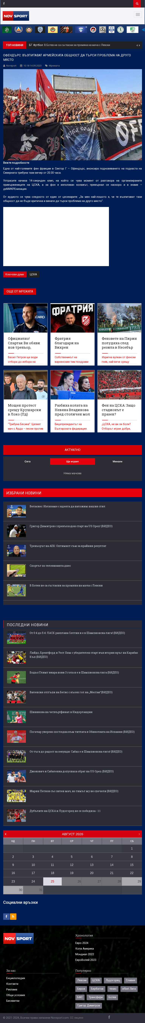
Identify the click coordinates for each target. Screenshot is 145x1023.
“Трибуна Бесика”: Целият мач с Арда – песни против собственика (25, 429)
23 (13, 881)
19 (71, 873)
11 (52, 864)
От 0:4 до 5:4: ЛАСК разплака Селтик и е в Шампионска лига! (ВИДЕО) (77, 633)
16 (13, 873)
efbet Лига (129, 988)
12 (71, 864)
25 (52, 881)
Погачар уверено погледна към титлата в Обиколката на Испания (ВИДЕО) (82, 732)
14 (111, 864)
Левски (81, 980)
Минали (117, 461)
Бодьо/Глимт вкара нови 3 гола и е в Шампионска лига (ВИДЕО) (74, 672)
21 (111, 873)
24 (33, 881)
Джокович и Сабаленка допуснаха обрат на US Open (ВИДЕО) (72, 771)
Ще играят (72, 461)
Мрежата (54, 65)
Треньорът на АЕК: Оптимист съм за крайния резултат (68, 546)
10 (33, 864)
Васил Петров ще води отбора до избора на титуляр (23, 362)
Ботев (112, 997)
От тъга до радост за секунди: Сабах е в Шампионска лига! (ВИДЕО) (76, 751)
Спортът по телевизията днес (50, 565)
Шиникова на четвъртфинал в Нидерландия (61, 712)
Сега (27, 461)
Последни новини (27, 625)
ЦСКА (33, 274)
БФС (80, 997)
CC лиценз (76, 1017)
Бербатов (97, 988)
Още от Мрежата (20, 291)
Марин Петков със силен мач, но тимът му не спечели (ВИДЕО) (74, 791)
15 (131, 864)
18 (52, 873)
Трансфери (96, 997)
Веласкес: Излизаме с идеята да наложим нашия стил (67, 506)
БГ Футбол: (36, 45)
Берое (81, 988)
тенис (112, 988)
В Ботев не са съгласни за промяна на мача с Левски (77, 45)
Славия (130, 980)
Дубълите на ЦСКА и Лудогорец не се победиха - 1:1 (65, 811)
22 (131, 873)
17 (33, 873)
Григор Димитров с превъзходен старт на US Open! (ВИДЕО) (71, 526)
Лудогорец (113, 980)
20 (91, 873)
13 (91, 864)
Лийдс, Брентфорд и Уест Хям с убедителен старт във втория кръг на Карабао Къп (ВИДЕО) (84, 655)
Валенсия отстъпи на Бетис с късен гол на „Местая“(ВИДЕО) (71, 692)
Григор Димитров (88, 1005)
